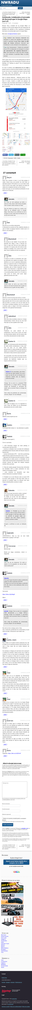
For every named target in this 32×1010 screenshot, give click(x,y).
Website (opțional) (6, 814)
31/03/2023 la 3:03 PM (25, 572)
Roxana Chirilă (4, 965)
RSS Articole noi (18, 982)
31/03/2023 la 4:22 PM (25, 639)
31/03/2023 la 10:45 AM (22, 341)
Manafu (3, 945)
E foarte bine (4, 961)
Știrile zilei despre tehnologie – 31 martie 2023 (24, 13)
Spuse (2, 967)
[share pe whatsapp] (17, 155)
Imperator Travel (5, 943)
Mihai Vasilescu (4, 948)
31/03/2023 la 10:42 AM (25, 424)
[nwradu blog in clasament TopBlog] (16, 872)
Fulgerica (3, 963)
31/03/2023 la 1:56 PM (22, 198)
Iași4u (2, 942)
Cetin (2, 960)
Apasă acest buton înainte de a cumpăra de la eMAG (16, 862)
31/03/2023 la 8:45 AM (22, 316)
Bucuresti (10, 158)
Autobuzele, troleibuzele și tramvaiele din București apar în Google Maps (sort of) (16, 19)
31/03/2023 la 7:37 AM (22, 238)
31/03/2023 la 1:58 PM (22, 559)
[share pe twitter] (11, 155)
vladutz (8, 511)
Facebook (8, 982)
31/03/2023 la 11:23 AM (25, 436)
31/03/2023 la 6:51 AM (25, 177)
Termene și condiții (5, 1006)
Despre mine (4, 977)
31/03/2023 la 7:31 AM (25, 222)
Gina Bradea (4, 940)
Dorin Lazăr (3, 937)
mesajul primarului (12, 34)
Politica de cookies (26, 1006)
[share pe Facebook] (5, 155)
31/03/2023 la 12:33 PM (22, 490)
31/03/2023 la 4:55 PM (25, 699)
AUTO (10, 23)
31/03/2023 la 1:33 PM (25, 532)
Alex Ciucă (3, 935)
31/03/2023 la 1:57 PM (22, 366)
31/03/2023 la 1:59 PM (22, 505)
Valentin (11, 490)
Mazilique (3, 964)
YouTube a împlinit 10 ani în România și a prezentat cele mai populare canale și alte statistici (9, 14)
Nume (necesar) (6, 803)
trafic (19, 158)
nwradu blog (14, 998)
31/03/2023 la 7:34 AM (25, 294)
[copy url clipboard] (22, 155)
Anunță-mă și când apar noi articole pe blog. (14, 821)
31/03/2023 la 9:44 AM (22, 327)
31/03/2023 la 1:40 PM (22, 545)
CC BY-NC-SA (10, 1004)
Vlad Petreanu (4, 950)
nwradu (11, 199)
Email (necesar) (6, 809)
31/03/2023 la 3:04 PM (25, 605)
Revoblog (3, 949)
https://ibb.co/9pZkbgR (9, 594)
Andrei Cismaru (4, 936)
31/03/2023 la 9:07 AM (25, 413)
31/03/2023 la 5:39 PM (22, 400)
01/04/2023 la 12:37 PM (25, 720)
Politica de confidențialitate (15, 1006)
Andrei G (8, 371)
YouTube (3, 982)
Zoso (2, 952)
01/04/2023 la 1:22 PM (25, 750)
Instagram (12, 982)
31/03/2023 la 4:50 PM (25, 672)
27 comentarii (15, 23)
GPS (15, 158)
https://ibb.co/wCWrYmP (14, 753)
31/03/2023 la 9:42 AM (22, 255)
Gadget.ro (3, 939)
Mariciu (3, 946)
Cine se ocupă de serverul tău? (16, 990)
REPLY (5, 233)
